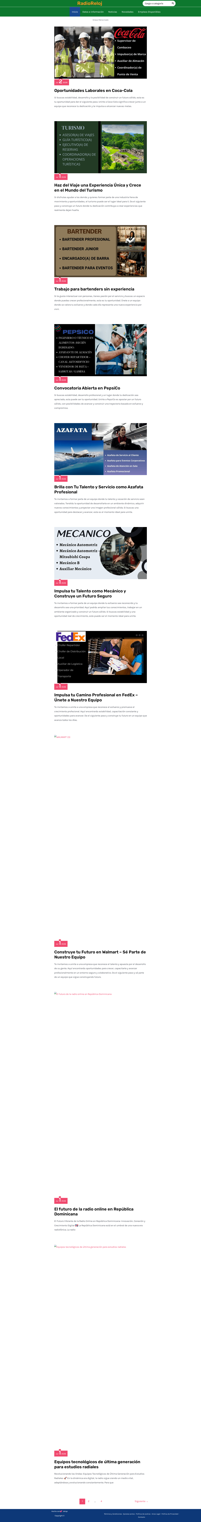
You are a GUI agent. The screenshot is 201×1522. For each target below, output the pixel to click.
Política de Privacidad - (170, 1514)
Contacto (141, 1517)
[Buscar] (173, 3)
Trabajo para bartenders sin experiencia (94, 289)
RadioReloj (89, 3)
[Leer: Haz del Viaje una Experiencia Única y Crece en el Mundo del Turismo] (100, 147)
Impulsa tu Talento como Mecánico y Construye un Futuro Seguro (90, 594)
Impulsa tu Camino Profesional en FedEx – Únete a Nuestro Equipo (96, 697)
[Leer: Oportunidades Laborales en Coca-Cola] (100, 52)
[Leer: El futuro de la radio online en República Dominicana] (100, 1094)
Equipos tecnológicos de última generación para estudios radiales (97, 1464)
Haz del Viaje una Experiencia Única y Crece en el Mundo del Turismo (97, 188)
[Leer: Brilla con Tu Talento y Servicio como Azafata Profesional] (100, 448)
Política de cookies (143, 1514)
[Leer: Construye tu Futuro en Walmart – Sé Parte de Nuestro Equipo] (100, 837)
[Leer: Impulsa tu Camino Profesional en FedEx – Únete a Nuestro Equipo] (100, 656)
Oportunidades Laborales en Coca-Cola (93, 90)
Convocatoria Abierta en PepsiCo (87, 388)
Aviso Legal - (157, 1514)
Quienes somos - (129, 1514)
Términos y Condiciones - (113, 1514)
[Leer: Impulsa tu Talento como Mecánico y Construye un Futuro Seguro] (100, 552)
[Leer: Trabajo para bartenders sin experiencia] (100, 251)
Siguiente (141, 1501)
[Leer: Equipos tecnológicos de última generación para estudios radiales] (100, 1347)
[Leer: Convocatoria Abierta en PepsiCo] (100, 349)
